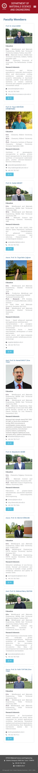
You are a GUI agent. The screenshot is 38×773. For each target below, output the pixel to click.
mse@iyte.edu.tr (20, 766)
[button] (10, 98)
